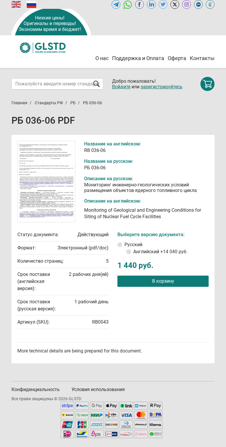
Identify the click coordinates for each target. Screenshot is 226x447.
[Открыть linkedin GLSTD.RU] (151, 4)
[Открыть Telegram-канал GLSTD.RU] (116, 4)
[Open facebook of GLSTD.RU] (139, 4)
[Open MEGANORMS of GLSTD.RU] (198, 4)
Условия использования (98, 389)
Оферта (177, 58)
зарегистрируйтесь (161, 87)
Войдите (121, 87)
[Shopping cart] (207, 84)
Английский (160, 251)
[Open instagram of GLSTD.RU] (186, 4)
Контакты (202, 58)
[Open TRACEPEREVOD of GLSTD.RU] (210, 4)
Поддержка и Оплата (138, 58)
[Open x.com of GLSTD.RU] (174, 4)
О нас (102, 58)
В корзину (163, 281)
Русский (133, 244)
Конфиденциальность (35, 389)
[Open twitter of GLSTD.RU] (163, 4)
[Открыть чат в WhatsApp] (127, 4)
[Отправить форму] (96, 83)
